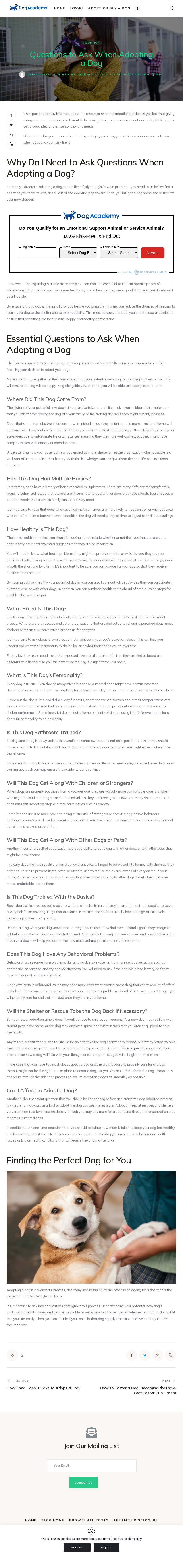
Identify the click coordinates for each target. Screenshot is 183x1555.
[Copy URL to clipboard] (12, 144)
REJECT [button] (106, 1547)
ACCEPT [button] (77, 1547)
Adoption (91, 42)
